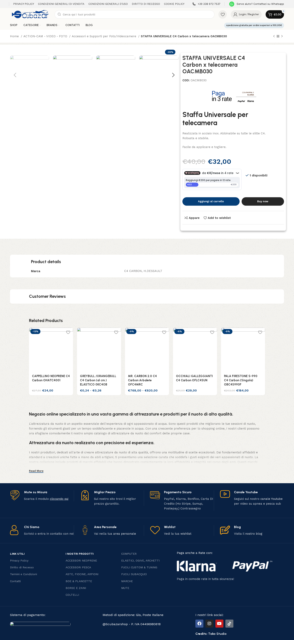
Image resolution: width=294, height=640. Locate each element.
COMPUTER (129, 553)
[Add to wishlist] (68, 332)
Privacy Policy (19, 560)
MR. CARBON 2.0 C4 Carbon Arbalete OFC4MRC (142, 380)
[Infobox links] (206, 4)
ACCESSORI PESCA (78, 567)
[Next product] (282, 36)
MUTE (125, 588)
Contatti (15, 581)
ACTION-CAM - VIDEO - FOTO (45, 36)
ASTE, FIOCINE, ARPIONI (82, 574)
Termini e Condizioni (23, 574)
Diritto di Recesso (22, 567)
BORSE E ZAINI (76, 588)
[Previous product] (274, 36)
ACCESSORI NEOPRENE (81, 560)
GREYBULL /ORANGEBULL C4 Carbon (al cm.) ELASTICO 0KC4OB (98, 380)
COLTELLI (72, 594)
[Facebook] (199, 624)
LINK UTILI (17, 553)
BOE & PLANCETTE (79, 581)
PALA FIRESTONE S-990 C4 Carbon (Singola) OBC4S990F (240, 380)
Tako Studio (217, 634)
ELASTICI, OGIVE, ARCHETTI (140, 560)
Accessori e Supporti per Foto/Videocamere (104, 36)
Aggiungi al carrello (211, 201)
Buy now (262, 201)
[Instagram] (209, 624)
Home (15, 36)
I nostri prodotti (80, 553)
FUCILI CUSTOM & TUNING (139, 567)
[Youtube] (219, 624)
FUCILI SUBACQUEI (134, 574)
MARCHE (127, 581)
